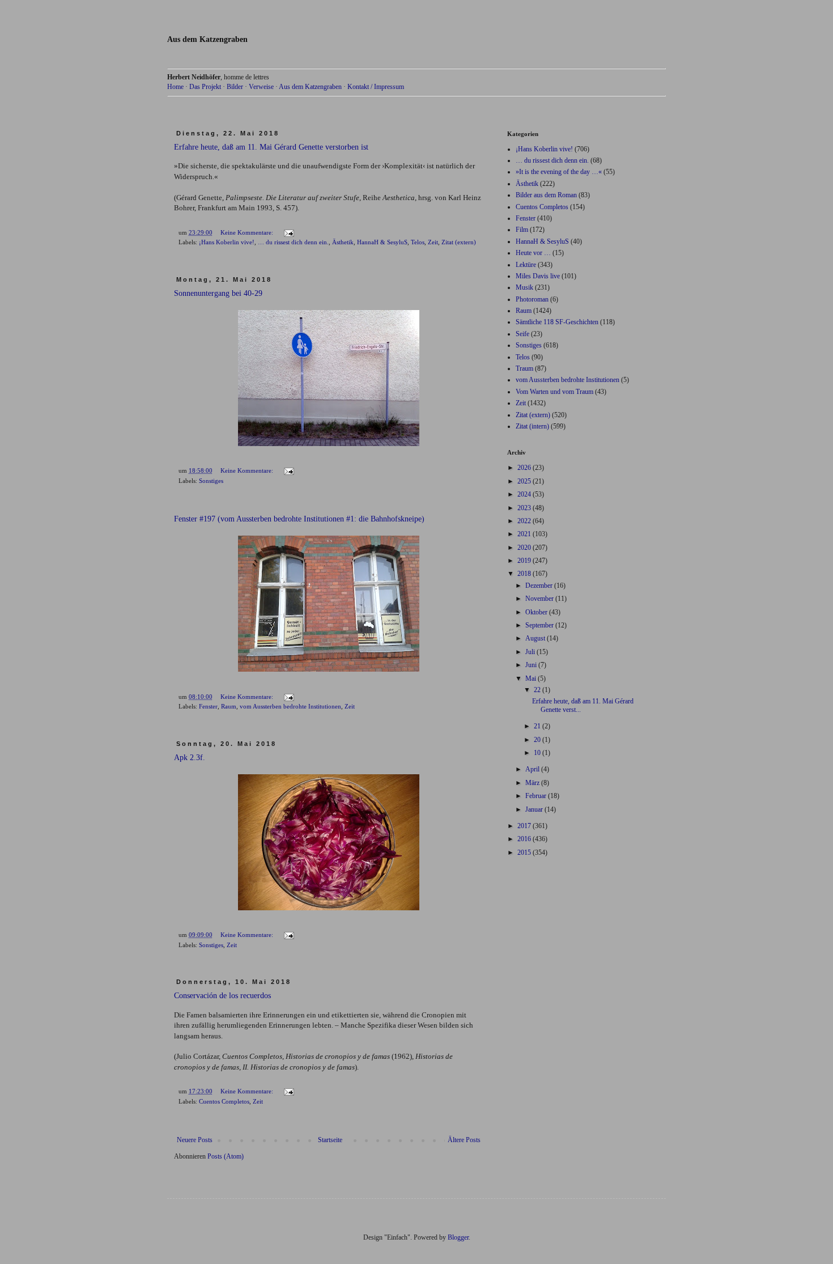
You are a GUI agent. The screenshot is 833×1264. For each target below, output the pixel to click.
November (540, 599)
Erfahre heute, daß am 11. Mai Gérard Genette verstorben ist (271, 147)
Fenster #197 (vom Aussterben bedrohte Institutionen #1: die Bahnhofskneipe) (299, 519)
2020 (525, 548)
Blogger (458, 1237)
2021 (525, 534)
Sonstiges (211, 480)
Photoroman (532, 299)
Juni (531, 665)
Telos (417, 242)
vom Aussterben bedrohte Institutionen (290, 706)
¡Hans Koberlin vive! (226, 242)
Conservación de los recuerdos (222, 995)
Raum (228, 706)
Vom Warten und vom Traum (554, 392)
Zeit (433, 242)
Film (522, 230)
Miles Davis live (538, 276)
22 (538, 690)
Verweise (261, 87)
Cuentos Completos (224, 1101)
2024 (525, 494)
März (533, 783)
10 (538, 753)
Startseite (330, 1140)
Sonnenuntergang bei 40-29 (218, 293)
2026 (525, 468)
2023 (525, 508)
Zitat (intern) (532, 426)
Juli (531, 652)
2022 (525, 521)
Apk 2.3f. (189, 757)
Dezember (539, 585)
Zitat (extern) (458, 242)
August (536, 638)
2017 (525, 826)
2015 (525, 852)
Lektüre (526, 265)
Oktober (537, 612)
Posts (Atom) (225, 1156)
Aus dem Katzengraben (207, 39)
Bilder (235, 87)
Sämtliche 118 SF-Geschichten (557, 322)
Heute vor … (533, 253)
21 (538, 726)
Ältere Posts (464, 1140)
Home (175, 87)
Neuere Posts (194, 1140)
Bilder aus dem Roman (546, 195)
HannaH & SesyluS (382, 242)
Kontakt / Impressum (375, 87)
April (533, 769)
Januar (535, 809)
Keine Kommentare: (247, 232)
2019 (525, 561)
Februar (536, 796)
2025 (525, 481)
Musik (524, 287)
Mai (531, 678)
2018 (525, 574)
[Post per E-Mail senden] (288, 232)
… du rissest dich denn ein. (293, 242)
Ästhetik (343, 242)
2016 (525, 839)
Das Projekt (205, 87)
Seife (522, 334)
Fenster (208, 706)
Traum (524, 368)
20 (538, 740)
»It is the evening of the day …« (559, 172)
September (540, 625)
